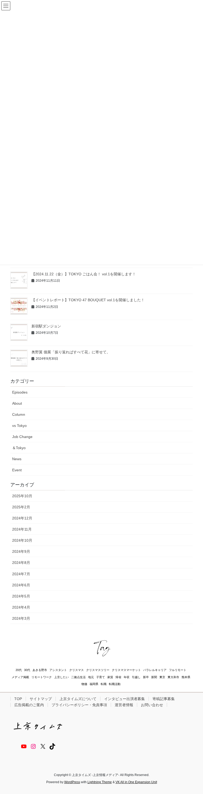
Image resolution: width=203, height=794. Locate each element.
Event (17, 470)
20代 (19, 670)
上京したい (61, 677)
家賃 (110, 677)
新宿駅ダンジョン (46, 326)
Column (18, 414)
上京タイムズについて (77, 699)
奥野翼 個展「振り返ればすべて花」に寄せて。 (70, 352)
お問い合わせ (152, 705)
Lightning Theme (99, 782)
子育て (100, 677)
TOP (18, 699)
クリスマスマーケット (126, 670)
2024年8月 (21, 562)
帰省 (118, 677)
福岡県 (94, 684)
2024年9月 (21, 551)
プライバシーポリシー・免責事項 (79, 705)
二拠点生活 (78, 677)
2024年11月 (22, 529)
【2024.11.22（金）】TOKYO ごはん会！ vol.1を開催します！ (83, 274)
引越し (136, 677)
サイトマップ (41, 699)
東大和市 (173, 677)
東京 (162, 677)
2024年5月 (21, 596)
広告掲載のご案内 (29, 705)
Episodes (19, 392)
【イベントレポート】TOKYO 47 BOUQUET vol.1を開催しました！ (88, 300)
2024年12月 (22, 518)
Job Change (22, 437)
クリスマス (76, 670)
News (16, 459)
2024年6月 (21, 585)
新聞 (154, 677)
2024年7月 (21, 574)
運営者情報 (124, 705)
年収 (127, 677)
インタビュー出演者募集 (124, 699)
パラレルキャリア (155, 670)
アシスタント (58, 670)
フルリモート (177, 670)
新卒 (146, 677)
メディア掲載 (20, 677)
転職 (104, 684)
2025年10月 (22, 496)
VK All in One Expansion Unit (136, 782)
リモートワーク (41, 677)
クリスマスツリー (97, 670)
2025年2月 (21, 507)
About (17, 403)
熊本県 (186, 677)
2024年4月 (21, 607)
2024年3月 (21, 618)
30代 (27, 670)
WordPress (72, 782)
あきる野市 (40, 670)
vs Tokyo (19, 425)
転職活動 (115, 684)
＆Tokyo (19, 448)
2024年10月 (22, 540)
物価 (84, 684)
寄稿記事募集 (164, 699)
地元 (91, 677)
